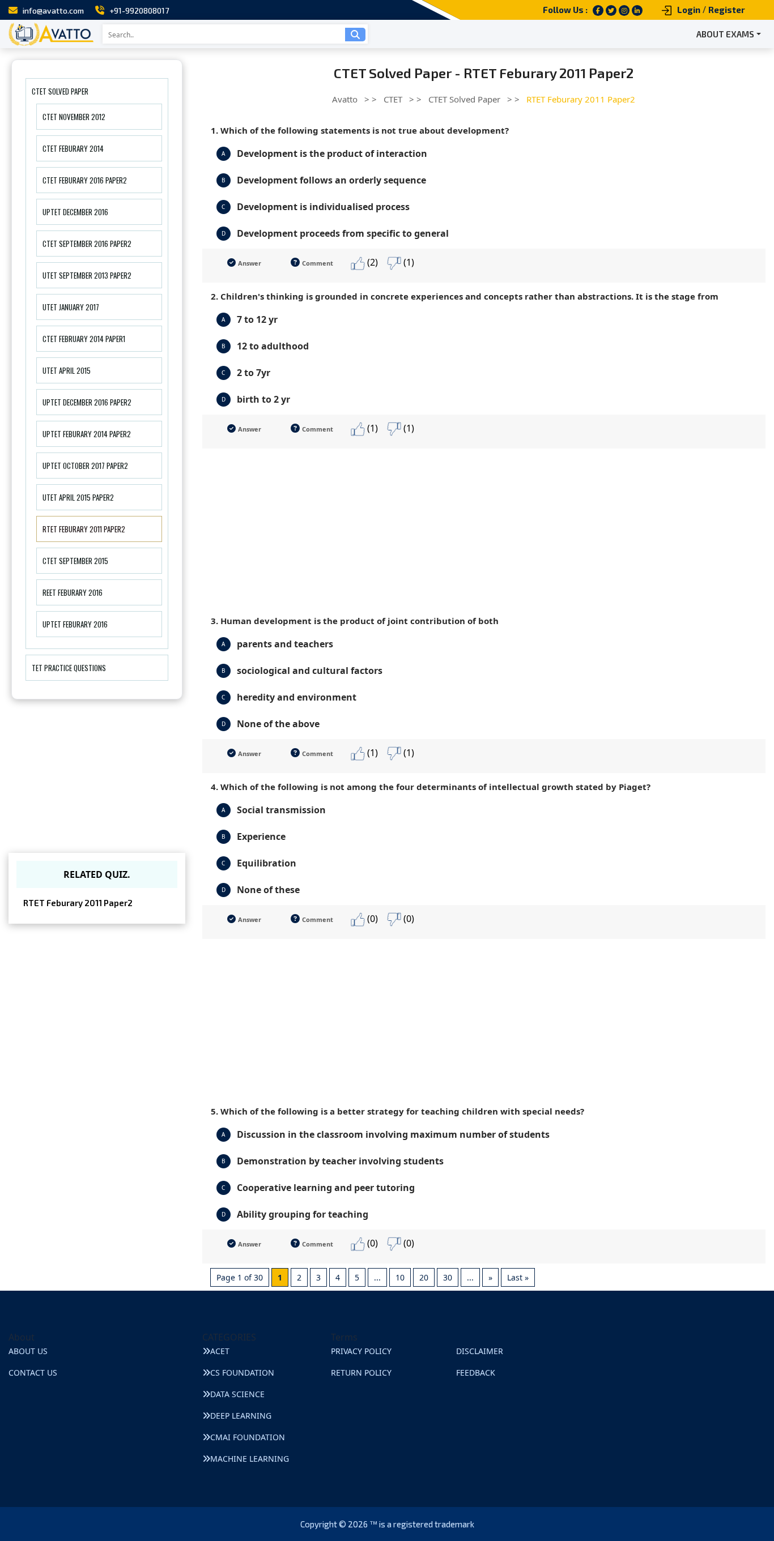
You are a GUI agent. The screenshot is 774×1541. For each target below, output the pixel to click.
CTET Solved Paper (60, 91)
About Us (28, 1351)
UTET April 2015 (66, 370)
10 (400, 1277)
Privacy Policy (361, 1351)
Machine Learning (249, 1458)
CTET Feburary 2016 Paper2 (84, 180)
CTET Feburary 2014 (73, 148)
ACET (219, 1351)
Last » (518, 1277)
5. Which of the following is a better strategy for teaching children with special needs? (397, 1111)
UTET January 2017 (70, 307)
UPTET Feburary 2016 (75, 624)
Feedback (475, 1372)
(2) (371, 262)
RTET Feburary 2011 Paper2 (83, 529)
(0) (371, 918)
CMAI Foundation (247, 1437)
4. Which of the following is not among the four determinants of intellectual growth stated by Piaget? (430, 786)
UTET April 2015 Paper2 (78, 497)
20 (423, 1277)
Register (726, 10)
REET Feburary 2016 (72, 592)
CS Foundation (242, 1372)
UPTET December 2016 (75, 211)
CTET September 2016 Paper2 (86, 243)
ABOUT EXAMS (725, 34)
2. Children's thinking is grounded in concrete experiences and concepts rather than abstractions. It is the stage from (464, 296)
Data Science (237, 1394)
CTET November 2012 (73, 116)
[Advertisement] (484, 528)
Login (688, 10)
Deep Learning (240, 1415)
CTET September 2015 (75, 560)
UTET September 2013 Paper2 (86, 275)
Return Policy (361, 1372)
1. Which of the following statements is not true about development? (360, 130)
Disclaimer (479, 1351)
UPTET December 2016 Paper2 (86, 402)
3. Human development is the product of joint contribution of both (355, 620)
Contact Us (32, 1372)
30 (447, 1277)
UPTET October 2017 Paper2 (85, 465)
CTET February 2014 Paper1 (83, 338)
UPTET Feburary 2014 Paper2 (86, 433)
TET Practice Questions (69, 667)
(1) (407, 262)
